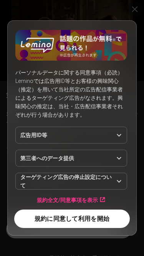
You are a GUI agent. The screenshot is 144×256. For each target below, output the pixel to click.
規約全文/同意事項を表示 (67, 200)
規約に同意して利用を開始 (72, 218)
